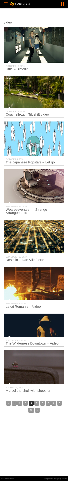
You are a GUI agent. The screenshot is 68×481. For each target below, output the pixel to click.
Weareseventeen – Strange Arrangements (26, 211)
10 (31, 410)
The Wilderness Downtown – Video (32, 343)
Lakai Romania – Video (23, 306)
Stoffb (64, 479)
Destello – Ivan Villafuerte (25, 260)
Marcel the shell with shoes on (28, 391)
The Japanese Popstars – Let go (30, 162)
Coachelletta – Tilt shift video (27, 114)
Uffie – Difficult (17, 69)
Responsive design (51, 479)
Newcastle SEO (7, 479)
